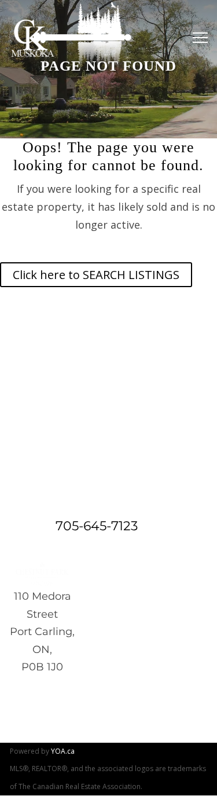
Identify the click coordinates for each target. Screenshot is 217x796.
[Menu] (197, 37)
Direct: (31, 526)
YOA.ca (63, 751)
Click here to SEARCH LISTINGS (96, 275)
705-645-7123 (97, 526)
